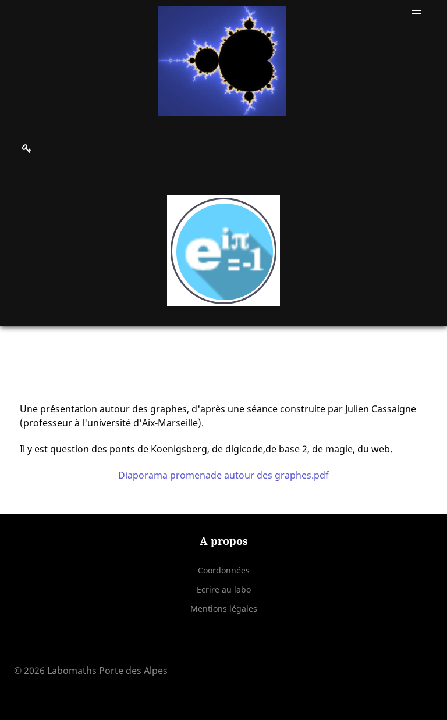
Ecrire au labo (224, 589)
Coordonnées (224, 570)
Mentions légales (223, 608)
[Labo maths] (222, 61)
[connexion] (26, 148)
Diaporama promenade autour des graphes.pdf (223, 475)
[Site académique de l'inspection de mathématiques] (223, 250)
